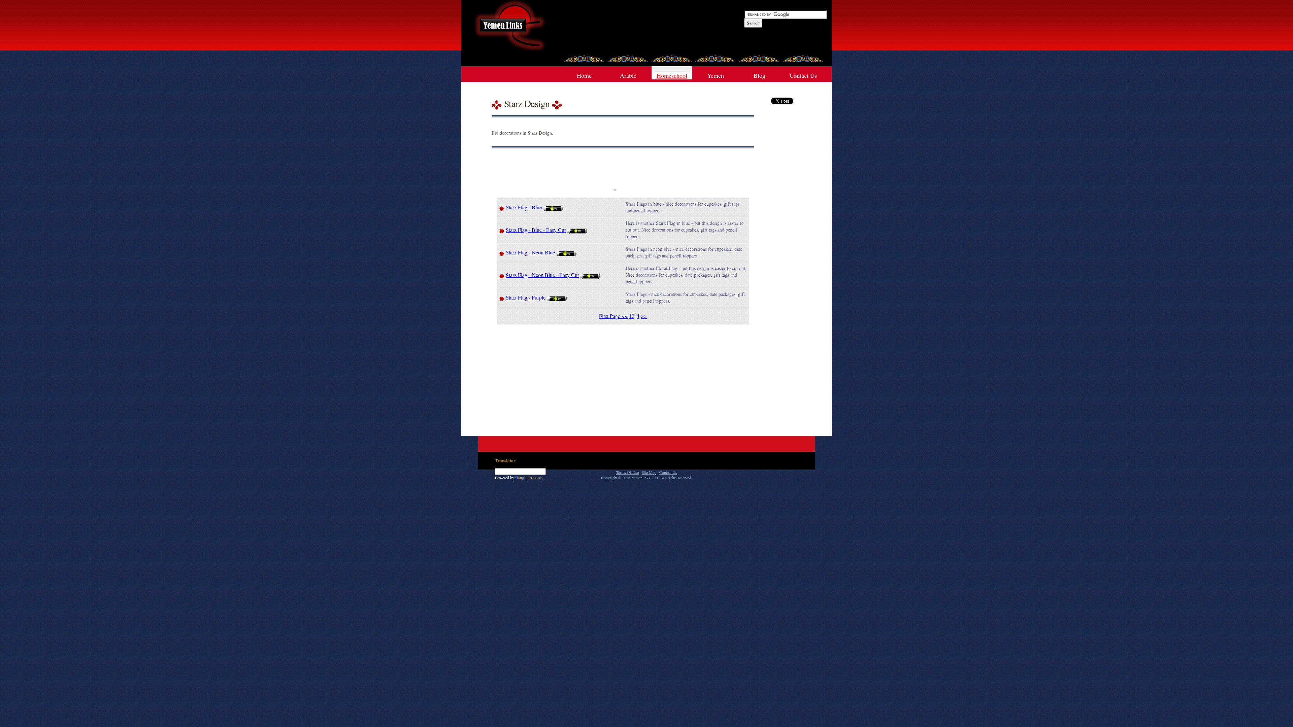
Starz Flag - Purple (525, 297)
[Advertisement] (614, 170)
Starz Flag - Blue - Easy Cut (536, 229)
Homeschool (672, 75)
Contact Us (803, 75)
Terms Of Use (627, 472)
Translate (535, 477)
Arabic (628, 75)
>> (644, 315)
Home (584, 75)
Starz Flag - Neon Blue (530, 252)
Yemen (715, 75)
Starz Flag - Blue (524, 207)
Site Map (649, 472)
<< (625, 315)
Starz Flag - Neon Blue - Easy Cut (542, 274)
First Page (610, 315)
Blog (759, 75)
